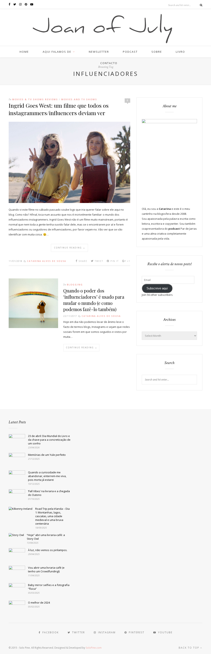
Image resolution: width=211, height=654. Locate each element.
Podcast (130, 52)
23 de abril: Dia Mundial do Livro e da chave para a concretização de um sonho (49, 439)
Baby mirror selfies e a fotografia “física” (48, 587)
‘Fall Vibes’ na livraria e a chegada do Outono (49, 493)
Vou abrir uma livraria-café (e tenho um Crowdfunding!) (46, 569)
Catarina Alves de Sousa (46, 261)
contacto (108, 63)
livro (180, 52)
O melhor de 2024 (39, 602)
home (24, 52)
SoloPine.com (94, 647)
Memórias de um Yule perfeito (47, 455)
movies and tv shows (79, 99)
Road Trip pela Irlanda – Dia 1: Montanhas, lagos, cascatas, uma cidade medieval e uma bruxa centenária (52, 516)
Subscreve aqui (157, 288)
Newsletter (99, 52)
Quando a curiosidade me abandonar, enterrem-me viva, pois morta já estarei (47, 476)
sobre (156, 52)
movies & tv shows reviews (35, 99)
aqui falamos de (57, 52)
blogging (75, 284)
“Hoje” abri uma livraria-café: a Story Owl (46, 537)
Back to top (189, 647)
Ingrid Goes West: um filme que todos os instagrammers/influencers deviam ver (59, 109)
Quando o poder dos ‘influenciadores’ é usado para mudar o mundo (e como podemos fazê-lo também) (93, 300)
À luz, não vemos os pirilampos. (47, 550)
